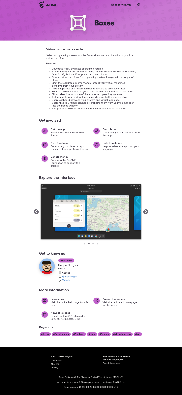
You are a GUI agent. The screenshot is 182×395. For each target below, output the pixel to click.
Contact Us (56, 360)
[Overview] (48, 4)
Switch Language (111, 363)
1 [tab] (84, 243)
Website (66, 280)
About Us (55, 364)
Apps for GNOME (121, 4)
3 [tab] (93, 243)
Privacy (54, 367)
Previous (36, 212)
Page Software (66, 377)
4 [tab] (97, 243)
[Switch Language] (139, 4)
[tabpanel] (91, 212)
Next (145, 212)
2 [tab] (88, 243)
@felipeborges (69, 276)
